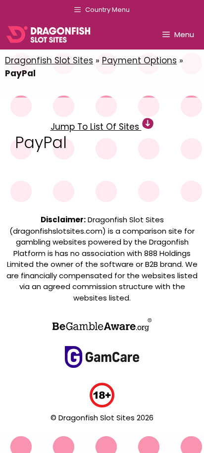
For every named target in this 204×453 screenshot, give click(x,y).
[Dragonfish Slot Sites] (50, 35)
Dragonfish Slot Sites (49, 60)
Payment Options (139, 60)
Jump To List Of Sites (96, 127)
